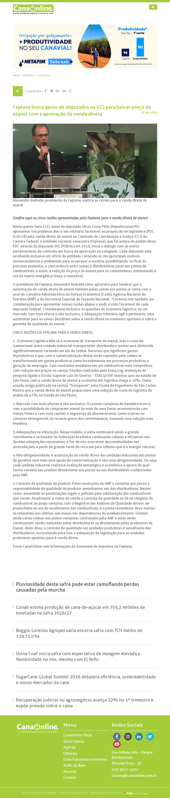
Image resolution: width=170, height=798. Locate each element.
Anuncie (69, 772)
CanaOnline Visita (77, 735)
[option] (85, 46)
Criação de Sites (78, 792)
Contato (69, 777)
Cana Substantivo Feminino (85, 759)
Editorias (28, 75)
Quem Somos (73, 741)
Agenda (69, 747)
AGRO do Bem (74, 765)
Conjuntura (43, 75)
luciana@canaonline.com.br (134, 775)
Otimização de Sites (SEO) (106, 792)
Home (16, 75)
